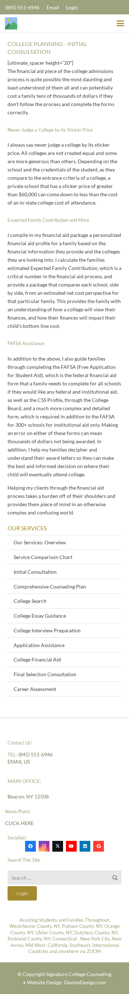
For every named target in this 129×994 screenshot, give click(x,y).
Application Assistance (39, 645)
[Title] (11, 23)
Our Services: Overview (40, 542)
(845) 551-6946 (35, 754)
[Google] (98, 846)
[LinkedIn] (85, 846)
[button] (120, 23)
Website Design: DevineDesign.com (66, 982)
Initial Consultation (35, 572)
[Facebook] (30, 846)
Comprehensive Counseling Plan (50, 586)
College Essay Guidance (40, 616)
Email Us (19, 762)
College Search (30, 601)
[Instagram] (44, 846)
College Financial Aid (37, 659)
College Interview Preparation (47, 630)
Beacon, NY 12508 (28, 796)
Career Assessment (35, 689)
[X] (57, 846)
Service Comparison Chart (43, 557)
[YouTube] (71, 846)
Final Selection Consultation (45, 674)
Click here (19, 823)
